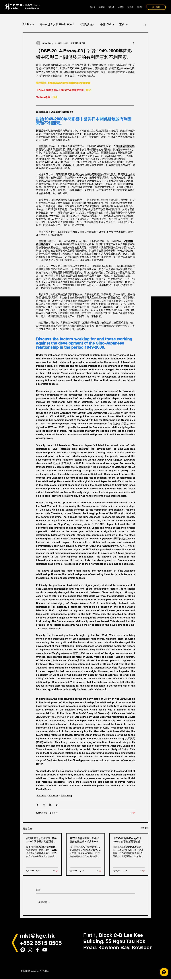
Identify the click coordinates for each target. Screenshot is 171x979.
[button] (145, 24)
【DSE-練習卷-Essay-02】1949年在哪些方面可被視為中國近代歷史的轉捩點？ (127, 840)
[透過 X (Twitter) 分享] (44, 804)
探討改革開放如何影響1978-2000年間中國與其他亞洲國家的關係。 (41, 840)
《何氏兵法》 (87, 24)
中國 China (107, 24)
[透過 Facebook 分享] (37, 804)
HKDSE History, (32, 5)
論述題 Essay (66, 795)
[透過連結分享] (57, 804)
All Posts (28, 24)
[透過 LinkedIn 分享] (50, 804)
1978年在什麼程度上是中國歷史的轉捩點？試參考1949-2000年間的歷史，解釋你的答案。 (85, 840)
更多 (122, 24)
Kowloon (142, 947)
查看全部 (144, 828)
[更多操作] (133, 43)
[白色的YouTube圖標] (45, 950)
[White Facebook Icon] (37, 950)
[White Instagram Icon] (30, 950)
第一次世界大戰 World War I (57, 24)
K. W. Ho (18, 7)
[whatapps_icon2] (23, 950)
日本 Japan (53, 795)
